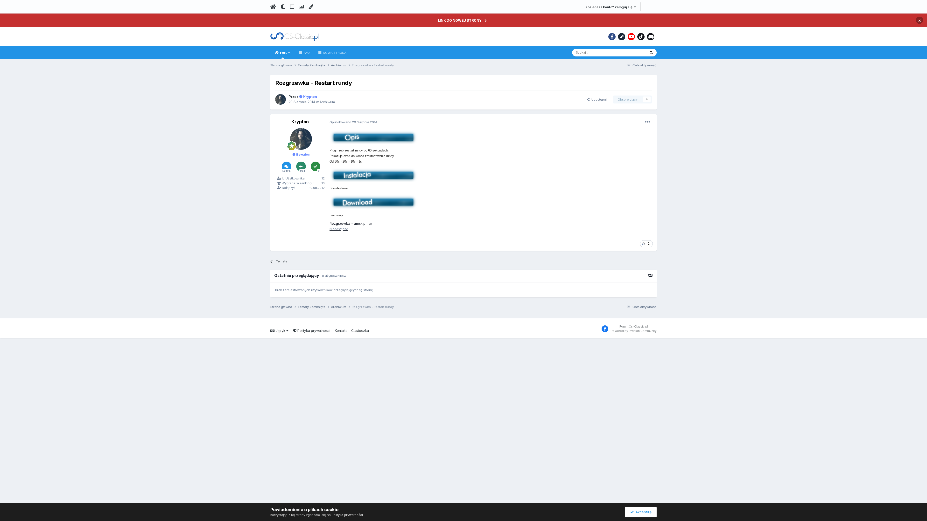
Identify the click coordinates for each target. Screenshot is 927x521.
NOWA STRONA (334, 53)
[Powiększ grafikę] (374, 137)
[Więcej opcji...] (647, 122)
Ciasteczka (360, 331)
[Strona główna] (273, 7)
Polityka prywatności (313, 331)
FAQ (306, 53)
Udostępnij (598, 99)
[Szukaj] (651, 52)
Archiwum (327, 102)
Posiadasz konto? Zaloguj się (609, 7)
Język (280, 331)
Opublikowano (353, 122)
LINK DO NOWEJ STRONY (460, 20)
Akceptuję (643, 512)
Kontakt (341, 331)
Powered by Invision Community (634, 331)
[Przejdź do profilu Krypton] (280, 99)
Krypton (300, 121)
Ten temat (632, 52)
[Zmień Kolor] (310, 6)
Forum (284, 53)
